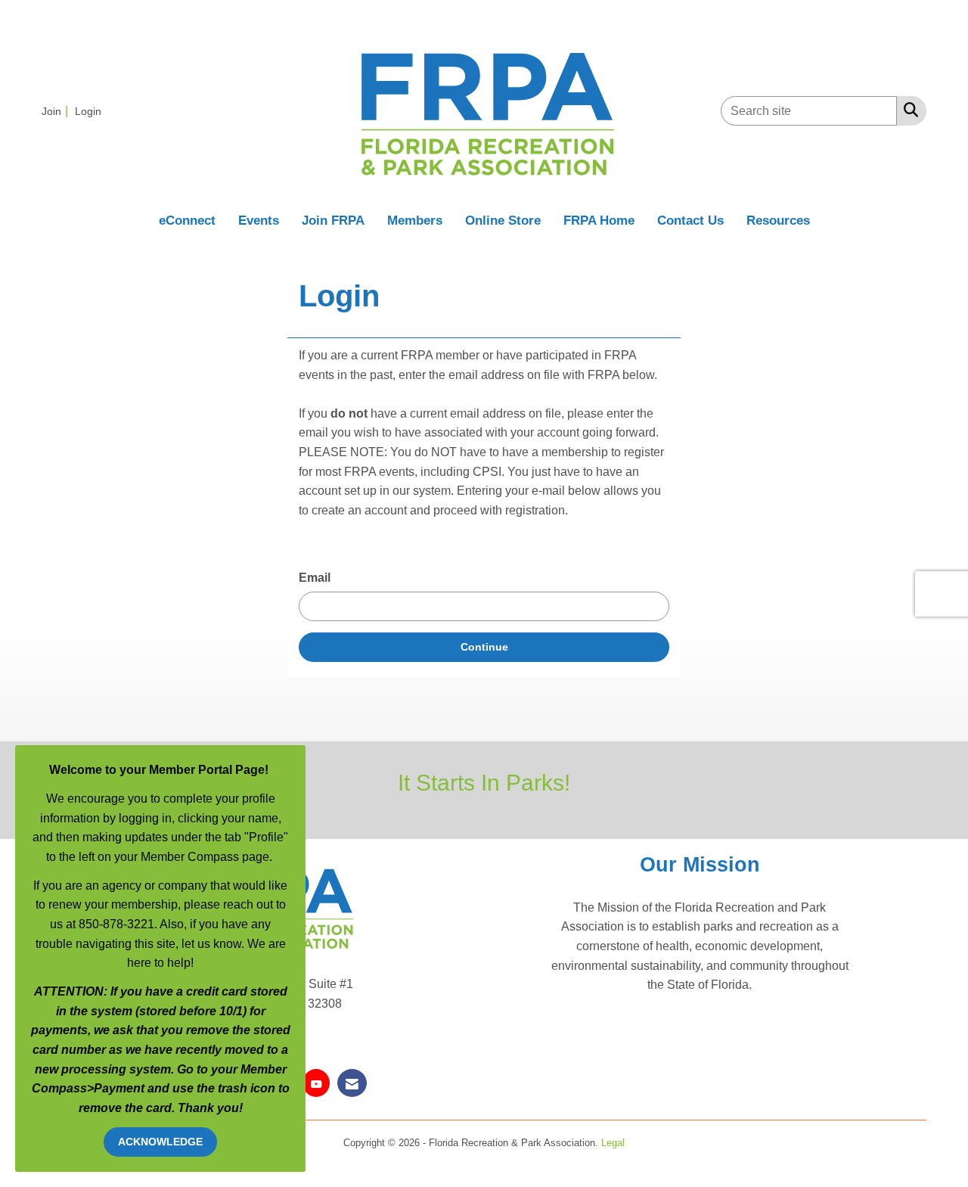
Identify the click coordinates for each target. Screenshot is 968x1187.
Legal (613, 1142)
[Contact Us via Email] (352, 1083)
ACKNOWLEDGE (160, 1142)
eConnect (187, 220)
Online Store (503, 220)
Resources (778, 220)
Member (263, 1069)
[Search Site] (908, 109)
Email (314, 577)
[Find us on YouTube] (316, 1083)
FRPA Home (598, 220)
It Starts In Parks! (484, 782)
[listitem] (57, 110)
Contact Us (690, 220)
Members (414, 220)
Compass (59, 1088)
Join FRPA (333, 220)
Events (258, 220)
